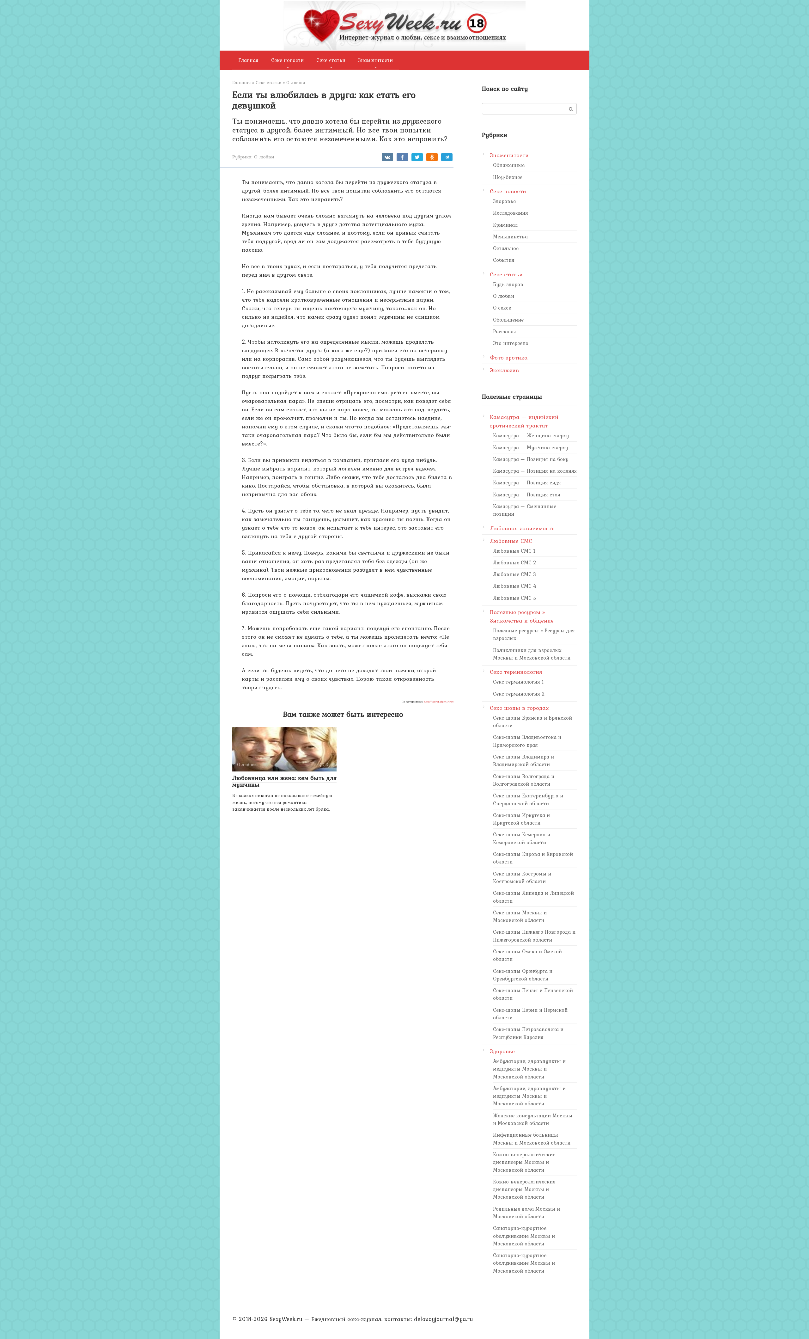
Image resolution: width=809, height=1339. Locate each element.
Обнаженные (509, 165)
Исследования (510, 213)
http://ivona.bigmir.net (438, 701)
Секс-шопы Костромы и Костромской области (522, 877)
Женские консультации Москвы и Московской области (532, 1119)
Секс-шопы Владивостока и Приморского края (527, 740)
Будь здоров (508, 284)
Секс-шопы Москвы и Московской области (520, 916)
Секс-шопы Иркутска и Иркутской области (521, 818)
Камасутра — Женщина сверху (531, 435)
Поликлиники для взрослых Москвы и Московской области (531, 653)
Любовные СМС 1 (514, 551)
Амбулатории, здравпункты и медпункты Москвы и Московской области (529, 1068)
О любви (264, 156)
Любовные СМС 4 (514, 586)
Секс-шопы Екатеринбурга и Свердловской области (528, 799)
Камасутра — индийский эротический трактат (524, 421)
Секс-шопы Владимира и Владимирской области (523, 760)
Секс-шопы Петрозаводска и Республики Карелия (528, 1033)
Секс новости (287, 60)
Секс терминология (516, 671)
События (503, 260)
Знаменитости (375, 60)
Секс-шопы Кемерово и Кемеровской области (521, 838)
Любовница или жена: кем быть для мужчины (284, 781)
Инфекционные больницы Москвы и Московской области (531, 1138)
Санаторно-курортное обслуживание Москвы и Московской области (524, 1235)
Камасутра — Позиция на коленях (535, 471)
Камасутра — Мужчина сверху (530, 447)
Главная (249, 60)
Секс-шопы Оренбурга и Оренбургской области (522, 974)
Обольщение (508, 319)
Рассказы (504, 331)
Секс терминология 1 (518, 681)
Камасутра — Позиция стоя (526, 494)
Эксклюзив (504, 370)
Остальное (506, 248)
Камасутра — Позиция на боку (531, 459)
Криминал (505, 225)
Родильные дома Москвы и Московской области (526, 1212)
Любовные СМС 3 (514, 574)
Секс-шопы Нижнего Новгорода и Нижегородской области (534, 935)
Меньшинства (510, 236)
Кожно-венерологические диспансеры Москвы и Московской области (524, 1162)
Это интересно (510, 343)
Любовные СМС (511, 541)
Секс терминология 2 (519, 693)
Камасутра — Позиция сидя (527, 482)
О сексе (502, 307)
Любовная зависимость (522, 528)
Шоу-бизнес (507, 177)
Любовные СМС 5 (514, 598)
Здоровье (504, 201)
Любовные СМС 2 (514, 562)
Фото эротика (509, 357)
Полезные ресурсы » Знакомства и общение (522, 616)
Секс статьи (330, 60)
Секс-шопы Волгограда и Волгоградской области (523, 780)
